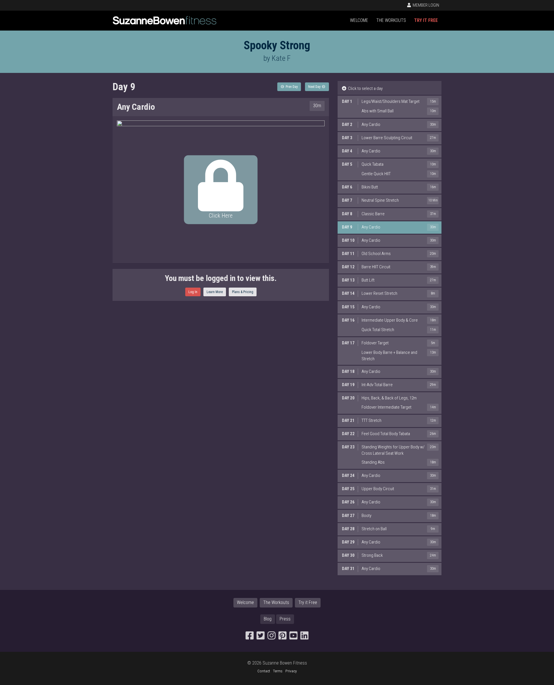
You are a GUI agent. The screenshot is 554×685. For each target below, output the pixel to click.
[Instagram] (271, 637)
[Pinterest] (282, 637)
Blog (268, 619)
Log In (192, 292)
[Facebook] (250, 637)
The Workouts (391, 20)
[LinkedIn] (304, 637)
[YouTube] (293, 637)
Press (285, 619)
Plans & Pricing (242, 292)
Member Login (425, 5)
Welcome (359, 20)
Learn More (215, 292)
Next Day (314, 87)
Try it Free (426, 20)
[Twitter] (261, 637)
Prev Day (291, 87)
